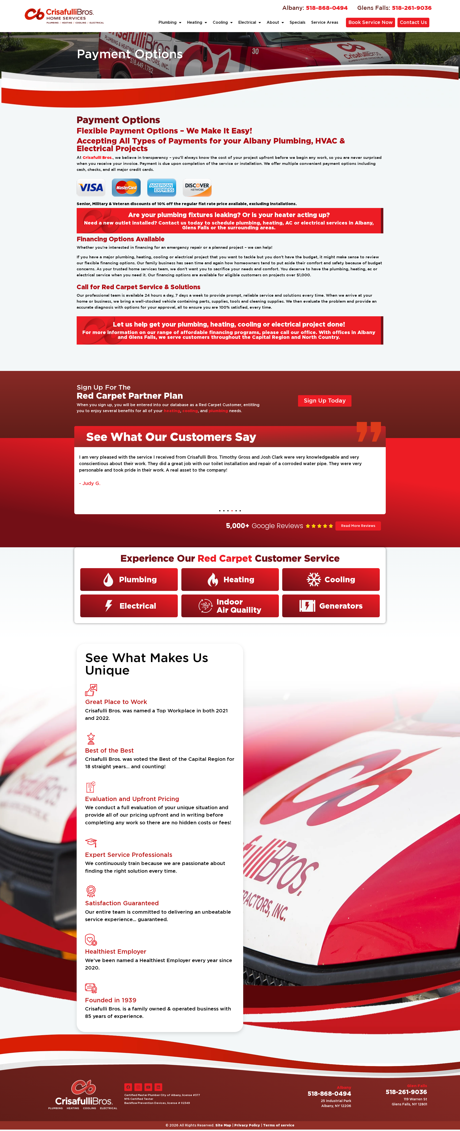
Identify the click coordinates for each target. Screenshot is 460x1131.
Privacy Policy (247, 1125)
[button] (219, 510)
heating (172, 411)
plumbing (218, 411)
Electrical (247, 22)
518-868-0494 (315, 8)
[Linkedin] (158, 1087)
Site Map (223, 1125)
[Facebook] (128, 1087)
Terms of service (278, 1125)
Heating (194, 22)
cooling (190, 411)
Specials (297, 22)
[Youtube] (148, 1087)
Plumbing (168, 22)
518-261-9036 (394, 8)
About (273, 22)
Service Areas (324, 22)
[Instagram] (138, 1087)
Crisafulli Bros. (98, 157)
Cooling (220, 22)
